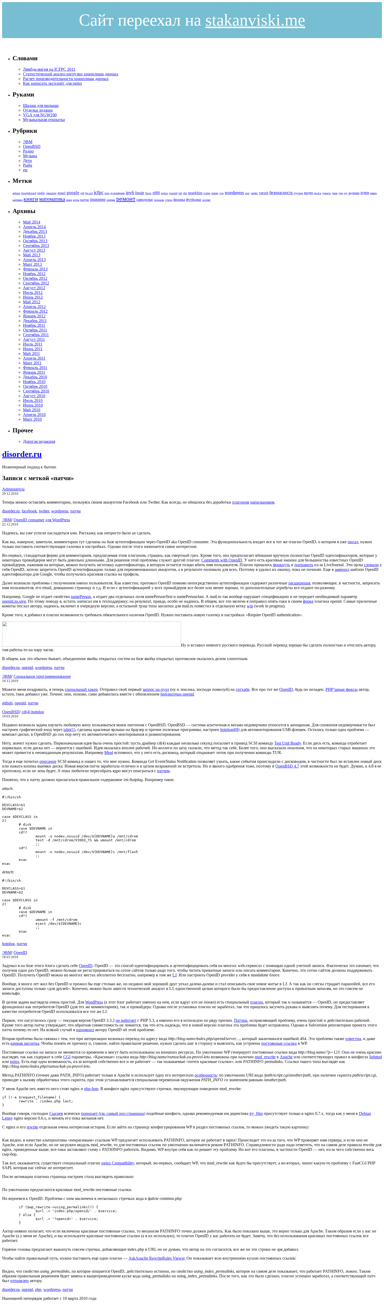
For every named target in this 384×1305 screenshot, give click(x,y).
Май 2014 (31, 222)
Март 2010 (32, 419)
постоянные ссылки (279, 1043)
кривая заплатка (24, 1043)
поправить (303, 565)
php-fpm (91, 1088)
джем (335, 193)
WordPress (94, 1002)
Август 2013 (34, 250)
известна (353, 1038)
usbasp (214, 193)
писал (353, 542)
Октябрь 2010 (35, 386)
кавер (373, 193)
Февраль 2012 (35, 311)
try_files (256, 1113)
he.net (89, 193)
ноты (76, 199)
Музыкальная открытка (44, 119)
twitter (206, 193)
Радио (28, 151)
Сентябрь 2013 (36, 245)
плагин (256, 1002)
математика (52, 199)
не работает (126, 1020)
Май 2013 (31, 255)
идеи (364, 192)
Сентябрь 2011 (36, 335)
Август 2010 (34, 396)
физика (179, 200)
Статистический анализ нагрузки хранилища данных (70, 74)
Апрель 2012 (34, 306)
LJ (174, 975)
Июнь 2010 (33, 405)
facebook (29, 511)
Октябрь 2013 (35, 241)
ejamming (51, 193)
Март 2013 (32, 264)
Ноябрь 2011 (34, 325)
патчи (84, 200)
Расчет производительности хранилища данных (66, 78)
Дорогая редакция (39, 441)
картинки (17, 199)
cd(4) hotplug (33, 712)
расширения (299, 583)
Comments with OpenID (221, 560)
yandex (254, 193)
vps (221, 193)
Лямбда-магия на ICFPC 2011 (49, 69)
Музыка (30, 156)
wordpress (234, 192)
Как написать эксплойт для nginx (52, 83)
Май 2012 (31, 302)
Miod (108, 752)
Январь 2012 (34, 316)
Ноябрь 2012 (34, 273)
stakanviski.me (255, 20)
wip (250, 606)
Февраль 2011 (35, 367)
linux (148, 193)
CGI (67, 1057)
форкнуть (281, 565)
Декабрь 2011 (35, 320)
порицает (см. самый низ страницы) (113, 1113)
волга (317, 193)
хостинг (206, 199)
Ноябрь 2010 (34, 381)
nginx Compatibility (117, 1163)
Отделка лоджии (38, 110)
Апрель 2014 (34, 227)
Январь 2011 (34, 372)
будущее (298, 193)
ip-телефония (117, 193)
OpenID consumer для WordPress (42, 520)
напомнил (85, 1030)
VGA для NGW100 (40, 115)
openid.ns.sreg (14, 601)
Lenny (7, 1118)
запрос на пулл (156, 689)
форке (308, 601)
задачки (353, 193)
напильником (262, 502)
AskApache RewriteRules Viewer (156, 1258)
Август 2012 (34, 288)
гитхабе (242, 689)
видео (308, 193)
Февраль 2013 (35, 269)
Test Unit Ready (287, 743)
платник (111, 199)
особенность (206, 1075)
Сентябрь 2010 (36, 391)
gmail (61, 193)
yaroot (263, 193)
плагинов (240, 502)
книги (31, 199)
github (7, 703)
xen (247, 193)
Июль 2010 (33, 400)
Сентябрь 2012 (36, 283)
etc (25, 170)
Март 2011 (32, 363)
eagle (41, 193)
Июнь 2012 (33, 297)
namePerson (81, 596)
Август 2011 (34, 339)
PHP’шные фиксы (341, 689)
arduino (16, 193)
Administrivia (13, 489)
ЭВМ (27, 142)
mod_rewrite (265, 1057)
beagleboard (28, 193)
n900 (156, 193)
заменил (342, 569)
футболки (193, 200)
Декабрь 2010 (35, 377)
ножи (69, 199)
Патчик (240, 1020)
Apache (286, 1057)
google (73, 192)
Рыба (27, 165)
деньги (326, 193)
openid (173, 193)
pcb (180, 193)
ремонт (125, 198)
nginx (164, 193)
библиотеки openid (177, 694)
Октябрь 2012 (35, 278)
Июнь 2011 (33, 349)
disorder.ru (22, 454)
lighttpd (375, 1057)
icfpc (98, 192)
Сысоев (56, 1113)
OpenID (286, 689)
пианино (98, 199)
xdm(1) (69, 729)
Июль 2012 (33, 292)
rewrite (32, 1127)
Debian (365, 1113)
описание (47, 761)
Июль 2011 (32, 344)
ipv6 (130, 192)
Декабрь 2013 (35, 231)
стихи (168, 199)
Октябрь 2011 (35, 330)
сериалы (159, 199)
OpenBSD (31, 146)
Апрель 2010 (34, 414)
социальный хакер (81, 689)
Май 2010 (31, 410)
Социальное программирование (42, 676)
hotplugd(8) (230, 729)
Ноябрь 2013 (34, 236)
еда (345, 193)
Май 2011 (31, 353)
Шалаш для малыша (41, 105)
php (185, 193)
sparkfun (195, 193)
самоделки (144, 200)
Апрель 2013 (34, 259)
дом (341, 193)
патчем (163, 771)
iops (106, 193)
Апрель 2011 (34, 358)
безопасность (281, 192)
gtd (82, 193)
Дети (27, 160)
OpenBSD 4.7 (287, 766)
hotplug (8, 943)
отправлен (19, 1280)
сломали (371, 565)
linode (139, 193)
